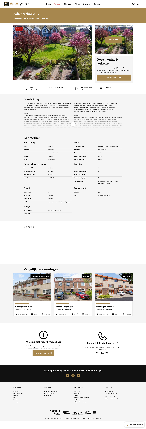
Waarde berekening (80, 402)
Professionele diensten (81, 398)
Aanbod (57, 4)
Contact (97, 4)
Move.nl (137, 4)
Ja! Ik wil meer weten (113, 77)
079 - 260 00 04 (110, 397)
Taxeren (76, 396)
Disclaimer (83, 418)
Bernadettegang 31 (64, 306)
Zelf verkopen (78, 400)
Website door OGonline (94, 418)
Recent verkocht (49, 393)
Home (48, 4)
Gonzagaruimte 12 (23, 306)
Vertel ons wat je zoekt (43, 353)
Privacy (61, 418)
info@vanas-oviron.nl (111, 399)
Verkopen (77, 391)
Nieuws (15, 400)
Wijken (77, 4)
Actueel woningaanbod (51, 391)
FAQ (14, 398)
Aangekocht (47, 396)
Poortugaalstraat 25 (105, 306)
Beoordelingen (18, 393)
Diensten (67, 4)
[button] (51, 77)
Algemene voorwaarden (72, 418)
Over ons (86, 4)
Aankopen (77, 393)
